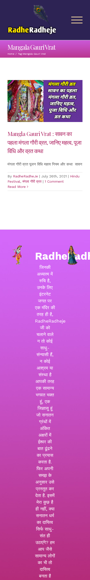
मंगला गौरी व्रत (32, 181)
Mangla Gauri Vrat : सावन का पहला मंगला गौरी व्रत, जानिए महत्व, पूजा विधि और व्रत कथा (44, 142)
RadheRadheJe (25, 176)
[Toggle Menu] (77, 20)
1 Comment (54, 181)
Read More (17, 187)
